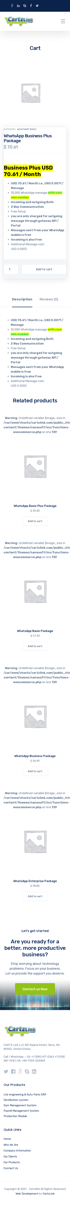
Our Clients (10, 1156)
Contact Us (11, 1168)
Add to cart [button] (35, 521)
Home (7, 1138)
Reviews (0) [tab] (48, 299)
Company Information (17, 1150)
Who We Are (11, 1144)
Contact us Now (35, 989)
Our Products (12, 1162)
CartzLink (49, 1193)
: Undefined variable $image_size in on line (35, 464)
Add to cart (44, 269)
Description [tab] (22, 299)
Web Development (27, 1193)
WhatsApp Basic (27, 129)
